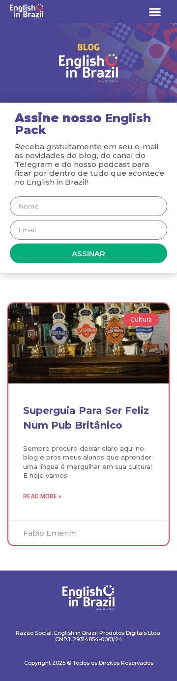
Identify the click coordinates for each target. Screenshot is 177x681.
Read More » (42, 496)
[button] (154, 11)
